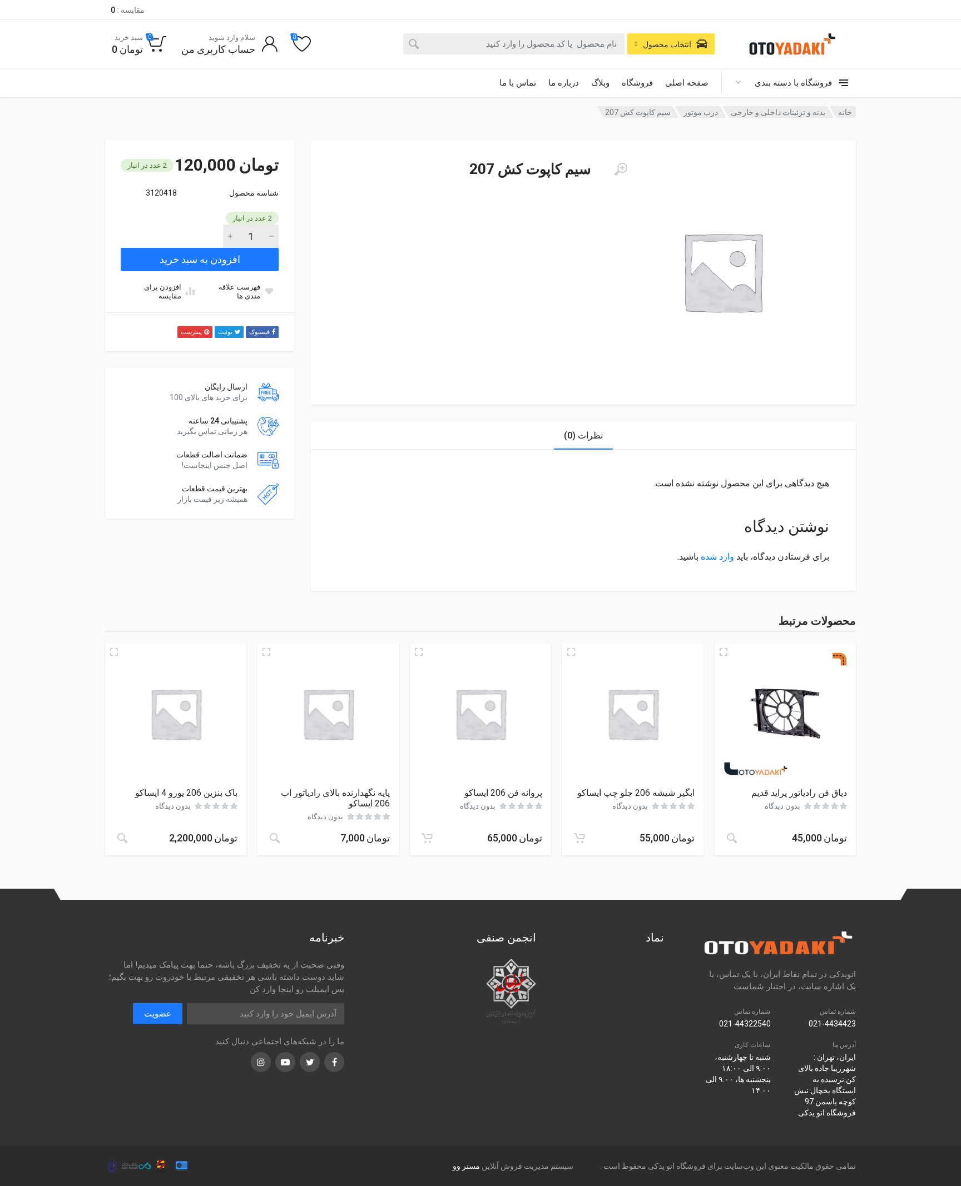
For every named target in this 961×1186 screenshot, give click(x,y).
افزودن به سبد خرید (200, 259)
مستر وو (466, 1166)
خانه (845, 112)
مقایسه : (128, 10)
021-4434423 (832, 1023)
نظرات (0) (583, 435)
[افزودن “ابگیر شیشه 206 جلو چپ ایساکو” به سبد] (579, 838)
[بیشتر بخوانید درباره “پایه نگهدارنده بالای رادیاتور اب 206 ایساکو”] (275, 838)
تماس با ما (517, 83)
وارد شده (717, 556)
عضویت (157, 1014)
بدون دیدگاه (782, 806)
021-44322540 (745, 1023)
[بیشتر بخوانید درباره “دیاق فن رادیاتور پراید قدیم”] (732, 838)
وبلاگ (600, 83)
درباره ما (563, 83)
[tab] (583, 435)
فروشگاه (637, 83)
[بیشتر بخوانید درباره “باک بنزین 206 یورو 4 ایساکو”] (122, 838)
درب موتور (700, 112)
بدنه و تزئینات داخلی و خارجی (778, 112)
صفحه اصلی (687, 83)
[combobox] (514, 43)
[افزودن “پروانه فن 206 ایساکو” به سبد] (427, 838)
